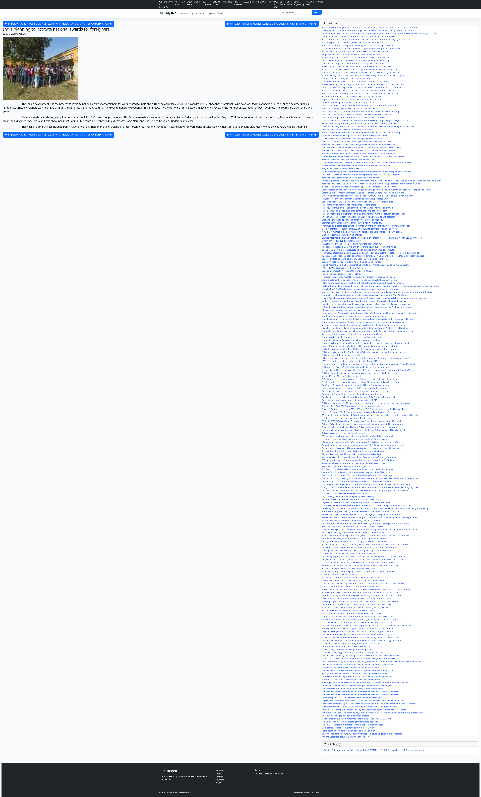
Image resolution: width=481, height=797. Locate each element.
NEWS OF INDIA (275, 4)
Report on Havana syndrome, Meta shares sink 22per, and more (352, 99)
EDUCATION (369, 750)
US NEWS (282, 3)
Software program (340, 750)
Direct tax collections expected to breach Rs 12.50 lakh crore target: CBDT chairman (361, 87)
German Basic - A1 (396, 750)
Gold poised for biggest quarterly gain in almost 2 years (348, 727)
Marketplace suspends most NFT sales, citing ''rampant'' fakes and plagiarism (358, 277)
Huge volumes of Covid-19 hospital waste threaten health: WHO (352, 54)
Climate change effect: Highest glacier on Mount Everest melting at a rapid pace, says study (365, 120)
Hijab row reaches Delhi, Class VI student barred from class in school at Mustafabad (361, 442)
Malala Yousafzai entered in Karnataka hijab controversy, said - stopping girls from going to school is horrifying (374, 298)
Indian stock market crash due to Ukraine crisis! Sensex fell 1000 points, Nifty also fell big (364, 430)
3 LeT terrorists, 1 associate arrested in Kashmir (344, 493)
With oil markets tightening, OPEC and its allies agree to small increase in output (360, 93)
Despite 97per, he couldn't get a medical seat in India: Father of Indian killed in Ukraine (362, 559)
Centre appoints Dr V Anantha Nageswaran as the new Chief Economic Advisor (359, 36)
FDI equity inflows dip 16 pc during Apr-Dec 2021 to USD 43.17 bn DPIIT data (358, 460)
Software (319, 2)
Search (317, 12)
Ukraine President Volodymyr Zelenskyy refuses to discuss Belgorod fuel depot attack (362, 733)
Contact (219, 776)
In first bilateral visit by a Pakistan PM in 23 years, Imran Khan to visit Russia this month (363, 156)
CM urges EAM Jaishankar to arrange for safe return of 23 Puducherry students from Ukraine (366, 505)
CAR (183, 2)
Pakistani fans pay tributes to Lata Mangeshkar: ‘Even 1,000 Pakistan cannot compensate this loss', (368, 126)
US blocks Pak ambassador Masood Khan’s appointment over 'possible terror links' (361, 48)
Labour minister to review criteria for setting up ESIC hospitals (351, 261)
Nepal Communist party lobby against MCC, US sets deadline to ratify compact (359, 123)
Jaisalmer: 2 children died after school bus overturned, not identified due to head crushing (364, 325)
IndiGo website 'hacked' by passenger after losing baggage (350, 721)
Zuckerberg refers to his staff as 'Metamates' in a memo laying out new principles (360, 349)
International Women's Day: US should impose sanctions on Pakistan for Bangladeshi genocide (367, 625)
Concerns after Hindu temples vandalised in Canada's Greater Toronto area (357, 201)
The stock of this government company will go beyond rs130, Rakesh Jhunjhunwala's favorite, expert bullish (373, 712)
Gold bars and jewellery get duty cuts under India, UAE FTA (349, 400)
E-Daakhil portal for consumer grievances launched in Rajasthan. (352, 42)
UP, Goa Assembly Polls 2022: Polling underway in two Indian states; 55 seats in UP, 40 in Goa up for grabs (372, 237)
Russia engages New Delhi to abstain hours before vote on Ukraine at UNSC (358, 66)
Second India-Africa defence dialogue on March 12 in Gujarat (350, 499)
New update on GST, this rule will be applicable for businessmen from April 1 (358, 481)
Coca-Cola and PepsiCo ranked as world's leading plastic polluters (353, 63)
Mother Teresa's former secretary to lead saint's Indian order (351, 679)
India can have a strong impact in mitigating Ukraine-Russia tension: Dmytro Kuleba (361, 147)
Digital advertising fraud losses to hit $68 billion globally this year (352, 454)
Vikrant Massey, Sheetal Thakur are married (342, 376)
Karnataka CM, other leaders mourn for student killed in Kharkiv (352, 526)
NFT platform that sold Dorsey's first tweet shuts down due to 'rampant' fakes (359, 246)
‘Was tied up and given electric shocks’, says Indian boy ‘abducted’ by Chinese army (361, 69)
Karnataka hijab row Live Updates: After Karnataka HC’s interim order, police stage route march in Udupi (371, 183)
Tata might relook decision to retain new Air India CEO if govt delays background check (363, 445)
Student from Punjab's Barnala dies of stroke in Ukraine (348, 568)
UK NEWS (289, 3)
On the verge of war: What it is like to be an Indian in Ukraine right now (355, 367)
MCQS (170, 2)
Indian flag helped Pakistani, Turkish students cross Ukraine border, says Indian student (363, 556)
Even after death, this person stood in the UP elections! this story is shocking (358, 90)
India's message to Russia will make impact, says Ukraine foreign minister (357, 114)
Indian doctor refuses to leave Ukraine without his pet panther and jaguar (357, 634)
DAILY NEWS (189, 3)
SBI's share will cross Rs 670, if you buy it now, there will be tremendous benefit (359, 706)
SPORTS (197, 2)
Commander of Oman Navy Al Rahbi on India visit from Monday (352, 222)
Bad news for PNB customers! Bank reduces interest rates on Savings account (359, 150)
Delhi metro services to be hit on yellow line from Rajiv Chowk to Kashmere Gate (360, 397)
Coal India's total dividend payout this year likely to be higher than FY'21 (356, 258)
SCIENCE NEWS (216, 3)
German (184, 13)
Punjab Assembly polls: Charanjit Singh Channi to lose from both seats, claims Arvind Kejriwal (366, 264)
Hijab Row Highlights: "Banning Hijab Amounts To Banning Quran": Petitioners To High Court (366, 328)
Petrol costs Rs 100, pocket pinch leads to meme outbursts (349, 730)
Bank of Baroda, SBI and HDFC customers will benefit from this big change (357, 475)
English (193, 13)
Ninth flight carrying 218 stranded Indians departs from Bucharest (353, 532)
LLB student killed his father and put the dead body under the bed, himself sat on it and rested (366, 484)
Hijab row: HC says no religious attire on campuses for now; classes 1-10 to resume (361, 174)
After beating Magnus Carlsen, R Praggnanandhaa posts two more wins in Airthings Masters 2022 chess (371, 415)
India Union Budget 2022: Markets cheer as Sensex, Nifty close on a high (356, 60)
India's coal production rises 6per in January (342, 274)
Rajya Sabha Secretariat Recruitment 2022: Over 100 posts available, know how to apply (363, 700)
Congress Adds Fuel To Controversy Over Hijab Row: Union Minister (354, 337)
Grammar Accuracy (415, 750)
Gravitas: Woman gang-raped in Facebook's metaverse (348, 102)
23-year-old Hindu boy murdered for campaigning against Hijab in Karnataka (358, 436)
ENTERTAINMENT (263, 2)
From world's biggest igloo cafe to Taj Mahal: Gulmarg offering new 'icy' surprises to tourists (366, 225)
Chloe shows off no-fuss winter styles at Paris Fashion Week (350, 586)
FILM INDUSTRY (206, 3)
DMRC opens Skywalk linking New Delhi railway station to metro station (356, 598)
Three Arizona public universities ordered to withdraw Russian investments (357, 616)
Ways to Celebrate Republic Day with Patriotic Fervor (347, 736)
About (218, 773)
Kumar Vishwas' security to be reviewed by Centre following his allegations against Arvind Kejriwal (368, 364)
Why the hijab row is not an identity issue (341, 168)
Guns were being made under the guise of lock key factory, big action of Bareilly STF (361, 595)
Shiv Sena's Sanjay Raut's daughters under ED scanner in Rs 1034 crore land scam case (363, 84)
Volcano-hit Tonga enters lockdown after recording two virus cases (353, 117)
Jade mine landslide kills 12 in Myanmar (340, 574)
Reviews (211, 13)
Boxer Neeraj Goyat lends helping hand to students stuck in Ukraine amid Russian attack (364, 571)
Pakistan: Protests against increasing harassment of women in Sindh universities (360, 373)
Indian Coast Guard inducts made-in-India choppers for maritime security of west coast (363, 213)
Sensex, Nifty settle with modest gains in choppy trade (347, 649)
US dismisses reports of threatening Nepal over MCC (347, 310)
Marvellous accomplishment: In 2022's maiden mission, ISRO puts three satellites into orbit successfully (371, 252)
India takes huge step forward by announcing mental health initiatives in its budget (361, 111)
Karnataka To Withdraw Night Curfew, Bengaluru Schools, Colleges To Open (357, 45)
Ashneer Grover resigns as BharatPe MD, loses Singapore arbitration (354, 538)
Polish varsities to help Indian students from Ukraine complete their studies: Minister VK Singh (366, 589)
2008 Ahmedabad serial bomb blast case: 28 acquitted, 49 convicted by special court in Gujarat (366, 162)
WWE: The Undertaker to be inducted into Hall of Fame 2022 (350, 361)
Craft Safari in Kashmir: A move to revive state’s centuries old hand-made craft (359, 562)
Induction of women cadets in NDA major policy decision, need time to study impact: (362, 619)
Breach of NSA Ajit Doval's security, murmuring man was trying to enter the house (360, 289)
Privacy (218, 782)
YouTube (279, 773)
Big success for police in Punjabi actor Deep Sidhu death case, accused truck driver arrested (365, 343)
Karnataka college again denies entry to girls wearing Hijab (350, 108)
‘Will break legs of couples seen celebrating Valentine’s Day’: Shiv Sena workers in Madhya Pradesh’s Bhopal (373, 255)
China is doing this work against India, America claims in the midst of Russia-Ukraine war (364, 583)
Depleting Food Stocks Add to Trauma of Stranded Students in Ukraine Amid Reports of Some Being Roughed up (375, 508)
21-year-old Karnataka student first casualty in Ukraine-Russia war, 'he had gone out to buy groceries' (370, 517)
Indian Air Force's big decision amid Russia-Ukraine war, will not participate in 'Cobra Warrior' (366, 490)
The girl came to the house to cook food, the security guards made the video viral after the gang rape (370, 487)
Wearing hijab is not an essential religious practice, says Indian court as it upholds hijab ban (365, 682)
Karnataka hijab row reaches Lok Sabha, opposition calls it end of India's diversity (360, 144)
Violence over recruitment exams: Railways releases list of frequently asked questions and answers (368, 30)
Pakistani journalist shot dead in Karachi (341, 355)
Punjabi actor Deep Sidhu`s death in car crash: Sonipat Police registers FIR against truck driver (366, 304)
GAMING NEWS (310, 3)
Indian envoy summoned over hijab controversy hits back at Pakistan (354, 210)
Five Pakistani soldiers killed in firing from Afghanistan (347, 129)
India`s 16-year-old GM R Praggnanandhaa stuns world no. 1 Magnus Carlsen (358, 412)
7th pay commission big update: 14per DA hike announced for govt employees (359, 153)
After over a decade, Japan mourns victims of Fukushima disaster (352, 652)
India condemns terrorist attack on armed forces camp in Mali (351, 613)
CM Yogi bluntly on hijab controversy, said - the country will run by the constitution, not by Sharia (367, 195)
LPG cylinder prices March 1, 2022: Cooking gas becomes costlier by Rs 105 (357, 541)
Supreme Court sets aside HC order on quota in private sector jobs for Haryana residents (364, 322)
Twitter (258, 773)
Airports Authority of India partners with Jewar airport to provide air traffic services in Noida (365, 535)
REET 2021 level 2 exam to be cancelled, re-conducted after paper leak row (357, 141)
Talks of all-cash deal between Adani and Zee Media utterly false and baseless (358, 216)
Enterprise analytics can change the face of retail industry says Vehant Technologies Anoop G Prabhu (369, 529)
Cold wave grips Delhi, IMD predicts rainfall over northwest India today (355, 81)
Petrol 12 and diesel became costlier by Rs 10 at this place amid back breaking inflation (363, 283)
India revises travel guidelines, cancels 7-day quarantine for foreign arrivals (270, 23)
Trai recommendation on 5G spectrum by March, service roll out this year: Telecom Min (363, 72)
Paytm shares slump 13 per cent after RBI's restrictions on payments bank (357, 676)
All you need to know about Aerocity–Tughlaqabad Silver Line (350, 643)
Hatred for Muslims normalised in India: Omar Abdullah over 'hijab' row (356, 165)
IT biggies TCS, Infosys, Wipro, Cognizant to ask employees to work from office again (362, 421)
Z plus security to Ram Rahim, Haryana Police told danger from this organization (360, 427)
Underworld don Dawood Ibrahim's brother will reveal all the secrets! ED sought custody (364, 301)
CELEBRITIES (249, 2)
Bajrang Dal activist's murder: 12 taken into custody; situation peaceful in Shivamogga (362, 424)
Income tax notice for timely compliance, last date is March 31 (351, 667)
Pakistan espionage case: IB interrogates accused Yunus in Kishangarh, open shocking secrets (366, 403)
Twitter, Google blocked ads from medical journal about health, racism (355, 391)
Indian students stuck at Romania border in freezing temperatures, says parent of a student (365, 523)
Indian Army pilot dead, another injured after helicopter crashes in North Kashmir (360, 655)
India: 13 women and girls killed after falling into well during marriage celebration (360, 346)
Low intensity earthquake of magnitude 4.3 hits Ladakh (348, 418)
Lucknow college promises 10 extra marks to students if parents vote (354, 439)
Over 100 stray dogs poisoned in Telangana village (345, 715)
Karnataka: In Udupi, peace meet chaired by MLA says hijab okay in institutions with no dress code (368, 331)
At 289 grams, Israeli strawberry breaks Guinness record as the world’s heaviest (359, 379)
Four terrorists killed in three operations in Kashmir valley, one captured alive (358, 658)
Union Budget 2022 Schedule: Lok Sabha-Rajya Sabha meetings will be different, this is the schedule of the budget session (379, 33)
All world (177, 3)
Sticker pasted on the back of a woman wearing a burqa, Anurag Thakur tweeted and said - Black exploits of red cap (377, 189)
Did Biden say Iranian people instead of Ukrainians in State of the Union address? (360, 547)
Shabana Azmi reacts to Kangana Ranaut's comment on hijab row (353, 219)
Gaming (327, 750)
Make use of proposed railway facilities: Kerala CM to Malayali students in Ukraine (360, 511)
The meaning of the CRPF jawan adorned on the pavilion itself (351, 406)
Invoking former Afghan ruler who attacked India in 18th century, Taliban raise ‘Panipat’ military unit (369, 313)
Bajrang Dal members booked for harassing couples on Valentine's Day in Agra (359, 280)
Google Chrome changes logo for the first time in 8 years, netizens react (356, 135)
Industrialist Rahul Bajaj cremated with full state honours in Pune (352, 243)
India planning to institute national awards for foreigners (349, 204)
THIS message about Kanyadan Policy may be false (346, 646)
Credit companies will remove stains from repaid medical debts (352, 697)
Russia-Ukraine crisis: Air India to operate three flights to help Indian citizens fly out (361, 382)
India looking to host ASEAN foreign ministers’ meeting (348, 496)
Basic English (381, 750)
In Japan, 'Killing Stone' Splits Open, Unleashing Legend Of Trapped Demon (357, 631)
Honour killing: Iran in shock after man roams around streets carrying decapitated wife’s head (366, 171)
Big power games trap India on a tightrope (342, 234)
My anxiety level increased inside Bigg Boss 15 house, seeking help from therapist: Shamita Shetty (368, 370)
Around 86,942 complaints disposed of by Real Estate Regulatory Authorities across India (364, 709)
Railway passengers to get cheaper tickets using (344, 433)
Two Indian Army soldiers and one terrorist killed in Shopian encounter (355, 385)
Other (360, 750)
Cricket (353, 750)
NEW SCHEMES (238, 3)
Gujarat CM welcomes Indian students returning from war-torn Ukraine (356, 502)
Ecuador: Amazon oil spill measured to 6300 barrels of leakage (351, 96)
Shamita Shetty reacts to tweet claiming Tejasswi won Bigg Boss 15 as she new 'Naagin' (363, 75)
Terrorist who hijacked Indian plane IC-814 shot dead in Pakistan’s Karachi (357, 622)
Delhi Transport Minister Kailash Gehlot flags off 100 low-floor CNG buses (356, 604)
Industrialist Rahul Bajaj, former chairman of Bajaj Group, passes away (355, 198)
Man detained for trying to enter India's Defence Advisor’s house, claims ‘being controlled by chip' (368, 319)
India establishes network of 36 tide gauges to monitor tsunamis (352, 688)
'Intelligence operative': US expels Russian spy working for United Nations (357, 550)
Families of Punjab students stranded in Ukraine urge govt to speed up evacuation (361, 514)
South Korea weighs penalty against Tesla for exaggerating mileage (354, 316)
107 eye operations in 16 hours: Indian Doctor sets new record (351, 577)
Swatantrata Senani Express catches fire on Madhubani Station (351, 394)
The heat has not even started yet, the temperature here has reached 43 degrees (360, 691)
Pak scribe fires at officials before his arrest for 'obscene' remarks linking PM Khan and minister (367, 307)
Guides (202, 13)
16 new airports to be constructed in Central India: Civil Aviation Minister (356, 57)
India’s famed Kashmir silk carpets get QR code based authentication (354, 388)
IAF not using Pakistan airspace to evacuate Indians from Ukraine (353, 580)
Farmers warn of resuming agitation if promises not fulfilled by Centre (355, 51)
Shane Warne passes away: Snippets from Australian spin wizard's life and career (360, 592)
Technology (227, 2)
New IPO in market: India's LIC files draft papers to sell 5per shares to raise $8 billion (362, 231)
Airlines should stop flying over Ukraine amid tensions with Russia (353, 451)
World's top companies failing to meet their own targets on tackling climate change (361, 132)
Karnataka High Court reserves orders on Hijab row (346, 466)
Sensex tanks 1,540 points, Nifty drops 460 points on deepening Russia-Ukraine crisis (362, 448)
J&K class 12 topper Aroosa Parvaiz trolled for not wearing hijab (352, 334)
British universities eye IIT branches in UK (341, 240)
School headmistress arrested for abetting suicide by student (351, 520)
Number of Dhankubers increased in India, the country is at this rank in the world (360, 565)
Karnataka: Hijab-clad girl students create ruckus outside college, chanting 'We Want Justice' (365, 295)
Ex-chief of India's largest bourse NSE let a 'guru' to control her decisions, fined (359, 228)
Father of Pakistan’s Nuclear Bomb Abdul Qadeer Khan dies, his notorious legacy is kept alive (366, 39)
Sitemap (318, 792)
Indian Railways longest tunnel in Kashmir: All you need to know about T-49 (357, 670)
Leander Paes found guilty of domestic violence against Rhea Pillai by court (357, 472)
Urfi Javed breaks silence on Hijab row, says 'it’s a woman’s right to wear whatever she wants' (366, 358)
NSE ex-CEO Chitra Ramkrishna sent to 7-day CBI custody (348, 610)
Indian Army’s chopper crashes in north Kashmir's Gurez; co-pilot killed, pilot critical (361, 640)
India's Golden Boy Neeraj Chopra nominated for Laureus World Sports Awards (359, 105)
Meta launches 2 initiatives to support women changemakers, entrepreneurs (358, 628)
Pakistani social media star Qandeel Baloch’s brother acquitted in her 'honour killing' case (364, 352)
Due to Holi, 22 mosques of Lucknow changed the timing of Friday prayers (357, 685)
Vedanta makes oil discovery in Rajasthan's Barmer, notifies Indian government (359, 457)
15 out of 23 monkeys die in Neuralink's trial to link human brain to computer (358, 249)
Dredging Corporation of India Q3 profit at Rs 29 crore (347, 271)
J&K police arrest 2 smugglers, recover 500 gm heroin (347, 78)
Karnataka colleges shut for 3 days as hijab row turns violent (350, 177)
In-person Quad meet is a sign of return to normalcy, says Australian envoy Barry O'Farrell (59, 23)
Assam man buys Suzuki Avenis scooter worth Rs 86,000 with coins (353, 463)
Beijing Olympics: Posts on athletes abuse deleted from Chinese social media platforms (363, 192)
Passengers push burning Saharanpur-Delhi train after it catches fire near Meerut (360, 601)
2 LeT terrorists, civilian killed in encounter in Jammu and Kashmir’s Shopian (357, 469)
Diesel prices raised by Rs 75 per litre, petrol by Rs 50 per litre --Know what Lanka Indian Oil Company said (372, 661)
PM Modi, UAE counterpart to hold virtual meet (344, 268)
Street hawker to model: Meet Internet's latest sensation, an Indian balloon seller (360, 637)
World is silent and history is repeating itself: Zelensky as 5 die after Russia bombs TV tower (365, 544)
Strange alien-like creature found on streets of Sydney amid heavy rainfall (356, 607)
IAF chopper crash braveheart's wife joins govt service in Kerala (352, 138)
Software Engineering (299, 3)
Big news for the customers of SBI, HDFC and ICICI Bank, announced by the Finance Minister (365, 409)
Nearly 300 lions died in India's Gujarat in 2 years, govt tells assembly (354, 673)
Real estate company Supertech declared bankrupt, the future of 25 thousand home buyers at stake (369, 703)
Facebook (268, 773)
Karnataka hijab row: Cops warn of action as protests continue (351, 340)
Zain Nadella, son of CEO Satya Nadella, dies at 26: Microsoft (350, 553)
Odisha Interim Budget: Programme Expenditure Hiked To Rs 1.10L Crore (356, 718)
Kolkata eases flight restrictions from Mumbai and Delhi (348, 159)
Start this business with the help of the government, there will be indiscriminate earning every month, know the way (377, 292)
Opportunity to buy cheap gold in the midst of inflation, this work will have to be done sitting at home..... (371, 478)
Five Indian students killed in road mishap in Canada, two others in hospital (357, 664)
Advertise (219, 779)
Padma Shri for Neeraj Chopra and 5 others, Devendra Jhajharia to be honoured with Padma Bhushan (370, 27)
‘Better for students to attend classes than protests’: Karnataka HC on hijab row (359, 186)
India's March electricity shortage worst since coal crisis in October (353, 724)
